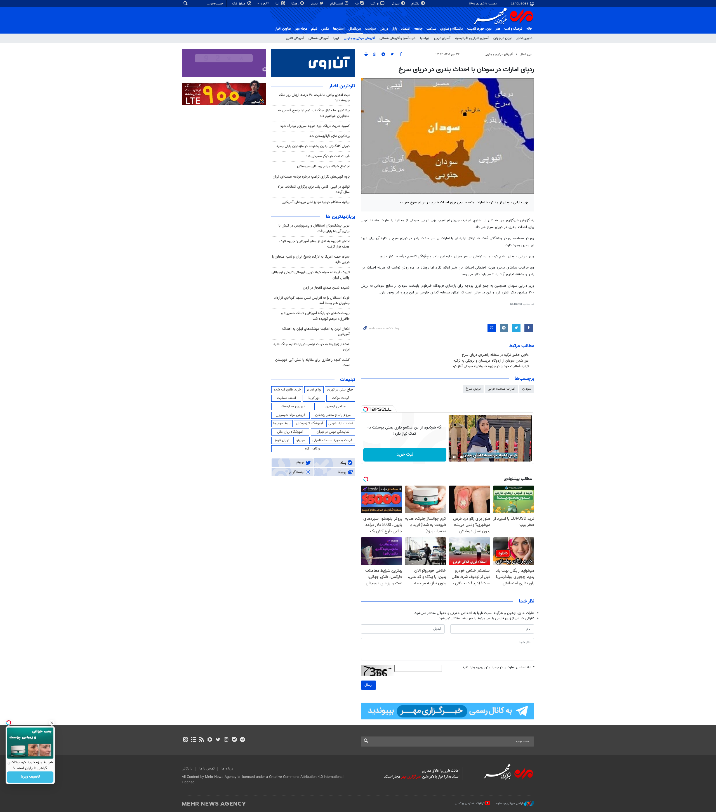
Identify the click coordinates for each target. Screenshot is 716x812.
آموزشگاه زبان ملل (290, 432)
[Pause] (454, 457)
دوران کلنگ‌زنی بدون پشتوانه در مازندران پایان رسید (313, 146)
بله (357, 3)
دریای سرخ (473, 389)
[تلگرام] (242, 740)
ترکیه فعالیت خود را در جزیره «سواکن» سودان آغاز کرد (490, 366)
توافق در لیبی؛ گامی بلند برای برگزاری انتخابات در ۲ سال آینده (314, 189)
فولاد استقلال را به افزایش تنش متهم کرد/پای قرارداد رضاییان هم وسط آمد (312, 300)
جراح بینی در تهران (340, 389)
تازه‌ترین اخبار (342, 86)
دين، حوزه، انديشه (479, 29)
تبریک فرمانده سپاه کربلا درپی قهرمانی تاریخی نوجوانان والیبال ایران (311, 275)
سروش (395, 3)
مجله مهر (301, 29)
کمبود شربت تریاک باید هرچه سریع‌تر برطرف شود (315, 126)
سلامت (431, 29)
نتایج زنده (264, 3)
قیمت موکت (341, 398)
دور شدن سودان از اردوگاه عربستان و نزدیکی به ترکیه (491, 361)
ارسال (368, 685)
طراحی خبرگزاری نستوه (510, 803)
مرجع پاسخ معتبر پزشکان (333, 415)
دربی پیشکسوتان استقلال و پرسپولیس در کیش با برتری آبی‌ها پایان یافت (314, 228)
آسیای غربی (442, 38)
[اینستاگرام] (226, 740)
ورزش (384, 29)
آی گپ (375, 3)
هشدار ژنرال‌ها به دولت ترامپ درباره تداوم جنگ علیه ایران (312, 347)
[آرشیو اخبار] (193, 740)
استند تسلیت (286, 398)
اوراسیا (424, 38)
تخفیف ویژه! (30, 777)
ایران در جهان (502, 38)
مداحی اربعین (336, 406)
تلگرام (415, 3)
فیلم (314, 29)
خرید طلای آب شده (287, 389)
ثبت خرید (405, 454)
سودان (526, 389)
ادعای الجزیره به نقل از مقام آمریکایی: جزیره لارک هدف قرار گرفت (314, 244)
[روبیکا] (209, 740)
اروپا (336, 38)
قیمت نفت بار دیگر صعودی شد (328, 156)
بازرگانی (187, 768)
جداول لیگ (239, 3)
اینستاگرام (337, 3)
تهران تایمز (281, 440)
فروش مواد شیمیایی (290, 415)
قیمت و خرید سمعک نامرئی (332, 440)
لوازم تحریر (314, 389)
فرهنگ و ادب (513, 29)
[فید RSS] (201, 740)
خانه (529, 29)
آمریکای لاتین (295, 38)
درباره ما (227, 768)
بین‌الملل (354, 29)
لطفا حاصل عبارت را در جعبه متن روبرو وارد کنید (498, 667)
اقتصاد (405, 29)
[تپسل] (365, 409)
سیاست (370, 29)
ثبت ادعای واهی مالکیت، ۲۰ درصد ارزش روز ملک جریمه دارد (314, 97)
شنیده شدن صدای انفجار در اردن (326, 288)
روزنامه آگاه (313, 448)
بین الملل (525, 54)
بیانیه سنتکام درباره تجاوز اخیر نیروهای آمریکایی (316, 202)
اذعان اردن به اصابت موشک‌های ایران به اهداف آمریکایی (316, 331)
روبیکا (295, 3)
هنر (498, 29)
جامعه (418, 29)
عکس (325, 29)
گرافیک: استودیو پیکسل (470, 803)
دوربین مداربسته (293, 406)
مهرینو (300, 440)
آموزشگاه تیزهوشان (309, 423)
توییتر (314, 3)
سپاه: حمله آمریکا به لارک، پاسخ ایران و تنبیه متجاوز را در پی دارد (311, 259)
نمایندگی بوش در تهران (333, 432)
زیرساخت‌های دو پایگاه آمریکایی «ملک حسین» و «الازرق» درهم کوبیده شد (315, 315)
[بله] (234, 740)
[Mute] (462, 457)
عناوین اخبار (524, 38)
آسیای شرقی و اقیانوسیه (472, 38)
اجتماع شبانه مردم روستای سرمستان (323, 166)
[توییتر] (218, 740)
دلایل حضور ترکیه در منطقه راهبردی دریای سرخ (495, 355)
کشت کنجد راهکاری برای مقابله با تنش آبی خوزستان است (312, 362)
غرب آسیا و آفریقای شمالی (397, 38)
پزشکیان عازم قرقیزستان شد (329, 136)
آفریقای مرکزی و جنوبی (359, 38)
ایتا (277, 3)
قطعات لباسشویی (340, 423)
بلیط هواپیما (282, 423)
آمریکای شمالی (318, 38)
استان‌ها (339, 29)
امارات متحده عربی (501, 389)
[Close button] (52, 723)
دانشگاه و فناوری (451, 29)
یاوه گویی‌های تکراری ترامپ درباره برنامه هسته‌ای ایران (311, 177)
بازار (394, 29)
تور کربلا (313, 398)
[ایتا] (185, 740)
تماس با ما (207, 768)
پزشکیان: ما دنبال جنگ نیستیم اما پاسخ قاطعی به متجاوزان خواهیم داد (314, 113)
